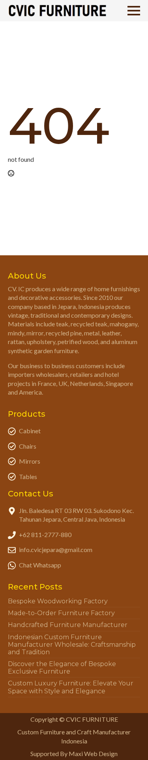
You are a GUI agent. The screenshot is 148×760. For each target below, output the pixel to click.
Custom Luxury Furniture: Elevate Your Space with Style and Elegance (70, 687)
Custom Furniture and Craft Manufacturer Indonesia (74, 736)
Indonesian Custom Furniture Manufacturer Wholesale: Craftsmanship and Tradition (72, 644)
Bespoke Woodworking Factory (58, 601)
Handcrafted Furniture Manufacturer (67, 625)
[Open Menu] (133, 10)
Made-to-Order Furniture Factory (61, 613)
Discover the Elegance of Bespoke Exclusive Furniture (62, 667)
